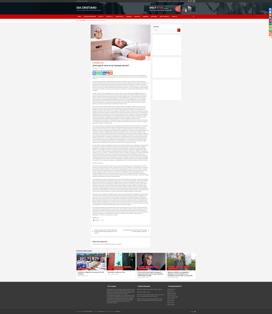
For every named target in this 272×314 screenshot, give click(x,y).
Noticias (108, 16)
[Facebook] (94, 73)
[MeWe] (270, 23)
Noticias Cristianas (90, 16)
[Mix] (270, 26)
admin (102, 68)
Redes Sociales (171, 304)
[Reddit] (270, 15)
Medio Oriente (127, 266)
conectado (105, 244)
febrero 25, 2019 (96, 68)
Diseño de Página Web (172, 297)
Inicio (79, 16)
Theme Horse (101, 311)
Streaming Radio (183, 1)
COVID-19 (174, 16)
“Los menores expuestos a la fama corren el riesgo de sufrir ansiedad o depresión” (135, 230)
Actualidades (96, 62)
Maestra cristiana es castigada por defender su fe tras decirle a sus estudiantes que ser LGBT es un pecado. (180, 273)
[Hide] (271, 37)
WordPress (117, 311)
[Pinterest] (270, 20)
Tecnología (118, 16)
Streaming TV (175, 1)
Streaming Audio (171, 289)
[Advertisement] (167, 45)
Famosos (129, 16)
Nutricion (154, 16)
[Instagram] (107, 73)
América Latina (170, 300)
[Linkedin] (104, 73)
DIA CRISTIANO (86, 7)
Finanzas (145, 16)
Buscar (178, 30)
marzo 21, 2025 (111, 274)
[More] (111, 73)
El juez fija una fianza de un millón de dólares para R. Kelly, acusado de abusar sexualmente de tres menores (105, 231)
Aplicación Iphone (171, 295)
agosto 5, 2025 (81, 275)
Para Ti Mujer (164, 16)
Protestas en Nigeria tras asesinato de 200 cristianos (149, 289)
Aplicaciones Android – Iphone (164, 1)
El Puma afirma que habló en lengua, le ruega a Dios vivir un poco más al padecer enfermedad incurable (150, 273)
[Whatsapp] (97, 73)
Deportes (137, 16)
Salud (100, 16)
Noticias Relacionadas (84, 251)
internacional (119, 266)
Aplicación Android (171, 293)
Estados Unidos (171, 299)
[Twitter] (100, 73)
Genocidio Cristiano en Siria (116, 272)
